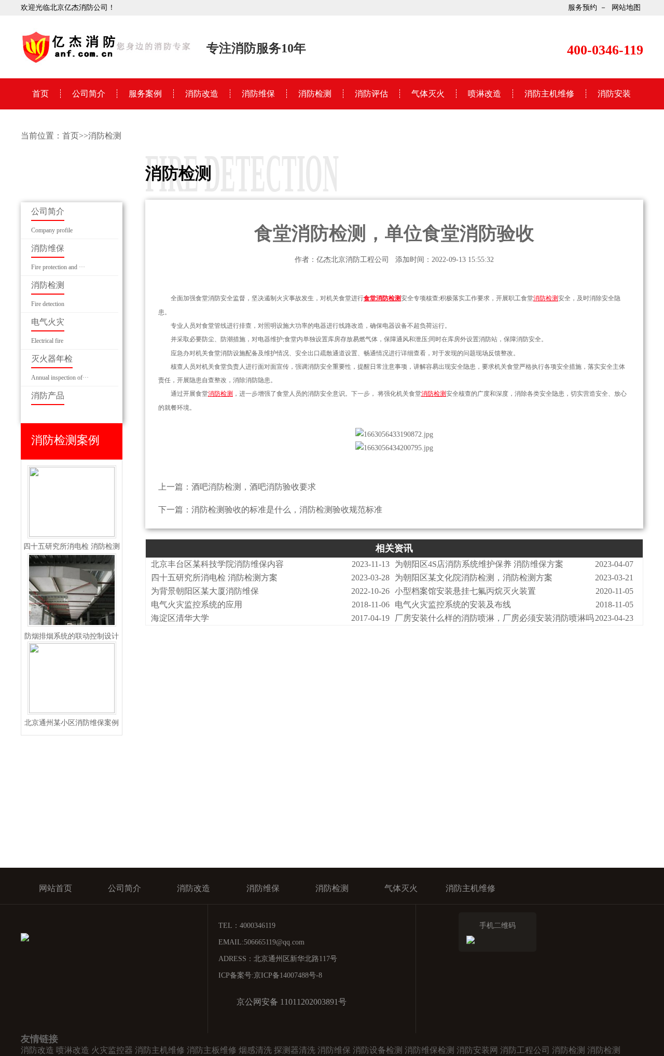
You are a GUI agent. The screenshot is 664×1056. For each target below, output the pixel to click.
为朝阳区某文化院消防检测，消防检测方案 (473, 577)
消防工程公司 (525, 1050)
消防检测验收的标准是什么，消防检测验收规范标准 (286, 509)
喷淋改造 (484, 93)
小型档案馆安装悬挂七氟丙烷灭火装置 (465, 591)
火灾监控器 (112, 1050)
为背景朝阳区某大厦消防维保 (205, 591)
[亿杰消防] (106, 62)
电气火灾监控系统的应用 (196, 604)
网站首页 (55, 888)
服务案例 (145, 93)
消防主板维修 (212, 1050)
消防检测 (314, 93)
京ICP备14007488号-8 (288, 975)
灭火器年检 (52, 358)
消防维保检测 (429, 1050)
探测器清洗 (294, 1050)
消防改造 (201, 93)
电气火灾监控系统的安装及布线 (453, 604)
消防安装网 (477, 1050)
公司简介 (88, 93)
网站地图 (626, 7)
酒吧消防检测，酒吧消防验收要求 (253, 486)
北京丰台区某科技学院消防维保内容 (217, 564)
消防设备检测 (378, 1050)
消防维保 (258, 93)
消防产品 (47, 395)
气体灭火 (428, 93)
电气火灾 (47, 321)
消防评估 (371, 93)
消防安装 (614, 93)
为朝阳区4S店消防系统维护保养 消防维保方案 (479, 564)
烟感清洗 (255, 1050)
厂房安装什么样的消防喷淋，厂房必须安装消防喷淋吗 (494, 618)
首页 (40, 93)
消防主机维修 (549, 93)
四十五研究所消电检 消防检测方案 (214, 577)
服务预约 (582, 7)
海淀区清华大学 (180, 618)
